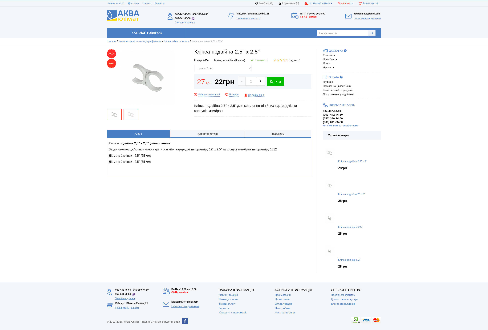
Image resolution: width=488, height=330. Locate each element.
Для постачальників (343, 303)
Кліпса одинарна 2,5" (350, 227)
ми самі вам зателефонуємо (341, 125)
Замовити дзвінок (185, 22)
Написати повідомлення (367, 18)
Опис (138, 133)
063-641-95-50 (183, 18)
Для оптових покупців (344, 299)
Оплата (147, 3)
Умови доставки (228, 299)
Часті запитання (285, 312)
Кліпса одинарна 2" (349, 260)
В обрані (234, 94)
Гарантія (160, 3)
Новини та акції (115, 3)
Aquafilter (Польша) (234, 60)
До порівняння (256, 95)
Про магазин (283, 294)
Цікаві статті (282, 299)
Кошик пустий (370, 3)
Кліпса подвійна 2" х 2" (351, 194)
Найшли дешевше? (209, 94)
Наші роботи (283, 308)
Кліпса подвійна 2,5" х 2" (352, 161)
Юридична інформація (233, 312)
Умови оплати (227, 303)
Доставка (133, 3)
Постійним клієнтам (343, 294)
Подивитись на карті (248, 18)
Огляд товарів (283, 303)
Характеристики (208, 133)
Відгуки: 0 (294, 60)
